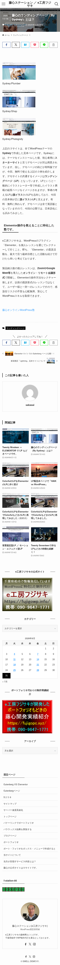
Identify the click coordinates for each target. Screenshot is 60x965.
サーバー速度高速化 (13, 809)
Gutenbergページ (12, 790)
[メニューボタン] (3, 4)
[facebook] (25, 944)
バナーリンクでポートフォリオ (19, 822)
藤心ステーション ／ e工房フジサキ (30, 4)
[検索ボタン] (56, 4)
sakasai (30, 404)
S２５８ (8, 797)
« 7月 (5, 681)
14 (38, 659)
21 (38, 664)
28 (38, 670)
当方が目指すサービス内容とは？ (20, 861)
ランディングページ (14, 24)
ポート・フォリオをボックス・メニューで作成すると (30, 848)
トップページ (10, 816)
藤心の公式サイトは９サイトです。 (21, 867)
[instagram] (34, 944)
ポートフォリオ (11, 842)
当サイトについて (12, 854)
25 (14, 670)
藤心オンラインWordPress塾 (18, 310)
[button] (6, 45)
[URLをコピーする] (54, 45)
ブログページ (10, 835)
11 (14, 659)
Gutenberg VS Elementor (16, 784)
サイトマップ (10, 803)
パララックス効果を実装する (18, 829)
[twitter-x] (30, 944)
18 (14, 664)
